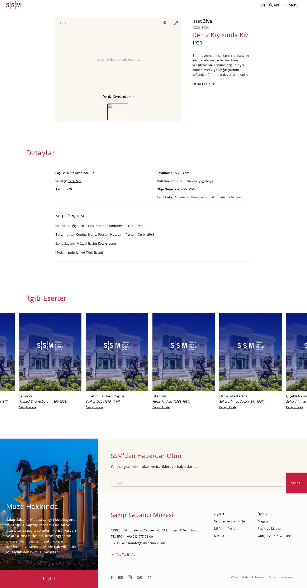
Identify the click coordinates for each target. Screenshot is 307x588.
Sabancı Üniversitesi (281, 577)
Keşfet (49, 578)
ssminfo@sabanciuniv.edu (145, 543)
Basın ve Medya (269, 529)
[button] (291, 5)
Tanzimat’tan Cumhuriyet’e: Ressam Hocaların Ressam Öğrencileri (104, 234)
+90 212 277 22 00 (140, 537)
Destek (219, 536)
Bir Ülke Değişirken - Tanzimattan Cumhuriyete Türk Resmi (100, 226)
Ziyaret (219, 514)
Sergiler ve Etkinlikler (230, 521)
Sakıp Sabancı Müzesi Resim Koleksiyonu (85, 243)
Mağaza (263, 521)
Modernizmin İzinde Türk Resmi (79, 252)
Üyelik (262, 514)
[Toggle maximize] (176, 23)
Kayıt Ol (297, 483)
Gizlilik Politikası (253, 577)
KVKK (234, 577)
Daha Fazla (201, 84)
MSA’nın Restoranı (227, 529)
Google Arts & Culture (274, 536)
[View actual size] (165, 23)
